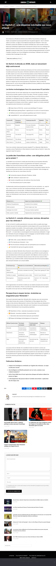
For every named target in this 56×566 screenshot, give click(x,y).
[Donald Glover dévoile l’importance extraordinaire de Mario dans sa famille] (8, 501)
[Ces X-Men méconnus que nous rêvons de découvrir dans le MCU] (8, 538)
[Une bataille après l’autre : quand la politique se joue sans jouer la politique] (15, 414)
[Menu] (6, 2)
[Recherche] (50, 2)
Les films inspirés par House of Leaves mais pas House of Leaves (28, 507)
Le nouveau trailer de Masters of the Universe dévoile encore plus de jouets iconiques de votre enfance (30, 530)
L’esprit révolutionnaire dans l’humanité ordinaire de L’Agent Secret (14, 445)
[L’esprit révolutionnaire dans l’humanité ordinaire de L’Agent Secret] (15, 436)
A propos (11, 555)
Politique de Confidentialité (37, 555)
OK (28, 563)
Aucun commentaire (24, 31)
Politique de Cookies (21, 555)
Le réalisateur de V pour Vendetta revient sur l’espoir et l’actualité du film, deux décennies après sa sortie (40, 424)
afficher (19, 58)
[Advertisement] (28, 10)
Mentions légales (25, 557)
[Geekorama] (28, 2)
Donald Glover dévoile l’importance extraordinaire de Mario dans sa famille (30, 499)
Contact (33, 557)
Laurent (8, 31)
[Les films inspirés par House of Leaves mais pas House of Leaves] (8, 509)
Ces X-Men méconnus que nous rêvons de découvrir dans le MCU (28, 536)
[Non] (54, 562)
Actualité (4, 21)
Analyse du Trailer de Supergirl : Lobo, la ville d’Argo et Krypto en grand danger (31, 522)
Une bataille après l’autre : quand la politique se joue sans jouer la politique (14, 423)
